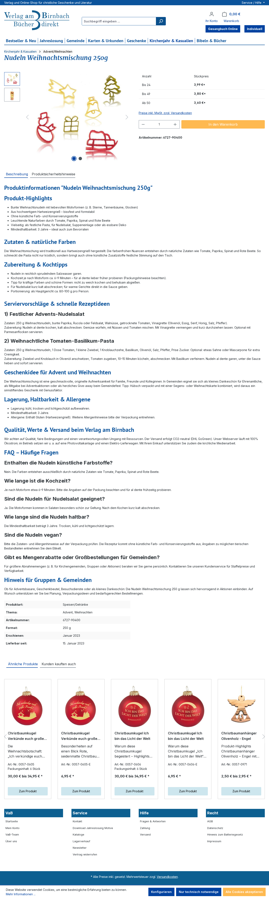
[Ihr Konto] (212, 14)
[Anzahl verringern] (143, 124)
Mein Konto (12, 828)
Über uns (11, 841)
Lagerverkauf (81, 841)
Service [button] (80, 813)
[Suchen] (161, 21)
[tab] (16, 174)
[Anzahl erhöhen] (175, 124)
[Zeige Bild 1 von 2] (74, 158)
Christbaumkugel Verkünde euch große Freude (26, 736)
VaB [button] (9, 813)
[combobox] (119, 21)
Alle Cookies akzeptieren (244, 892)
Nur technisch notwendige (199, 892)
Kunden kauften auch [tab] (59, 664)
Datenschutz (215, 828)
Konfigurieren (161, 892)
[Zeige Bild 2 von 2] (80, 158)
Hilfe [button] (144, 813)
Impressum (214, 841)
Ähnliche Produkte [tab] (23, 664)
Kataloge (78, 834)
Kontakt (77, 821)
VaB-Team (12, 834)
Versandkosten (167, 876)
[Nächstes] (127, 117)
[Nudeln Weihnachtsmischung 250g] (77, 117)
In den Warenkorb (223, 124)
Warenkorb (231, 21)
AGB (210, 821)
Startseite (11, 821)
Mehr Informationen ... (21, 894)
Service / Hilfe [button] (252, 2)
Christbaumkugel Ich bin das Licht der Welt (132, 736)
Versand (145, 834)
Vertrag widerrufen (85, 854)
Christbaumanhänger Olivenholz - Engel (239, 736)
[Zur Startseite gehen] (36, 20)
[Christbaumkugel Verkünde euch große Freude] (28, 707)
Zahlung (145, 828)
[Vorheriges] (27, 117)
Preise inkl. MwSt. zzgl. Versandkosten (165, 113)
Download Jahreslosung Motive (93, 828)
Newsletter (80, 847)
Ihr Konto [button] (212, 21)
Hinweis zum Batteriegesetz (225, 834)
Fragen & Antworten (153, 821)
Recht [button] (212, 813)
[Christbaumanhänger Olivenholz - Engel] (241, 707)
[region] (67, 117)
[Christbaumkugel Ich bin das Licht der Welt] (134, 707)
